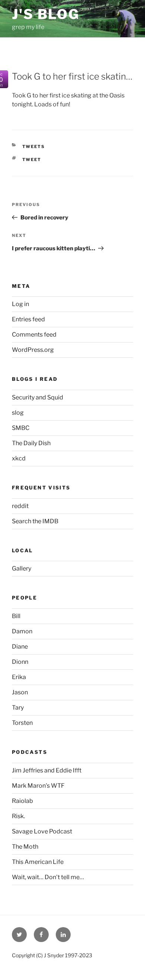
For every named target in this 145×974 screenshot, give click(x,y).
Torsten (22, 722)
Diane (20, 646)
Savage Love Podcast (42, 831)
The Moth (25, 846)
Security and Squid (37, 397)
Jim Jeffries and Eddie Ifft (46, 770)
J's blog (46, 14)
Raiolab (22, 800)
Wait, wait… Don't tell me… (48, 877)
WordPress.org (33, 349)
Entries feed (28, 319)
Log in (20, 304)
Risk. (18, 816)
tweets (33, 146)
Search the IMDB (35, 521)
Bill (16, 616)
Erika (19, 677)
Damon (22, 631)
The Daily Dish (31, 443)
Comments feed (34, 334)
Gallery (21, 568)
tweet (32, 159)
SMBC (20, 427)
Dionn (20, 661)
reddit (20, 505)
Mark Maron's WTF (38, 785)
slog (18, 412)
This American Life (38, 861)
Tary (18, 707)
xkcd (19, 458)
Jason (20, 692)
